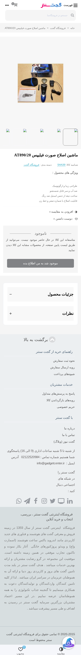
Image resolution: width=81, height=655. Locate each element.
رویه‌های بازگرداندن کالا (61, 400)
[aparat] (61, 500)
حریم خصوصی (66, 406)
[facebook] (35, 500)
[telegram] (27, 500)
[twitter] (52, 500)
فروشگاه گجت (31, 164)
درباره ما (69, 428)
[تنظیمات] (7, 5)
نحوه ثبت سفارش (64, 360)
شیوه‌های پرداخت (64, 374)
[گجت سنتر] (51, 5)
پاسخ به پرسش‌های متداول (58, 393)
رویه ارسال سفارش (62, 367)
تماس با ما (68, 435)
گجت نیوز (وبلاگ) (64, 441)
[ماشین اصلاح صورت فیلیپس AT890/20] (40, 83)
